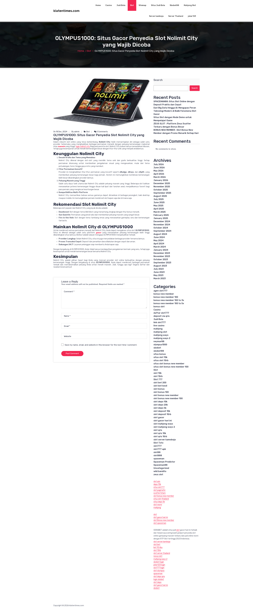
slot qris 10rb (160, 436)
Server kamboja (156, 16)
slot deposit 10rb (162, 414)
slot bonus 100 (161, 392)
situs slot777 (159, 487)
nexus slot (158, 556)
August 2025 (160, 196)
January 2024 (161, 250)
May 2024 (159, 240)
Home (98, 5)
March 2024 (160, 247)
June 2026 (159, 167)
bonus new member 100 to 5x (169, 303)
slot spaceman (160, 523)
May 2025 (158, 205)
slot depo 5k (160, 408)
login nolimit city (83, 146)
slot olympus (159, 571)
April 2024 (159, 243)
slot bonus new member (166, 395)
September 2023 (162, 262)
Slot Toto (158, 443)
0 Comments (102, 132)
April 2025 (159, 208)
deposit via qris (162, 316)
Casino (108, 5)
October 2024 (161, 228)
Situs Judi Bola (158, 5)
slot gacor (159, 417)
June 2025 (159, 202)
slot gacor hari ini (163, 420)
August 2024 (160, 234)
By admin (75, 132)
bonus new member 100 (166, 297)
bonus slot (159, 306)
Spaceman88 (160, 465)
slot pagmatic (160, 490)
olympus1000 (160, 344)
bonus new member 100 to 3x (169, 300)
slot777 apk (160, 449)
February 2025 (161, 215)
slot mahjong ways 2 (164, 427)
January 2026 (161, 180)
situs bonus (160, 354)
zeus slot (158, 474)
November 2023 (162, 256)
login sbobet (159, 579)
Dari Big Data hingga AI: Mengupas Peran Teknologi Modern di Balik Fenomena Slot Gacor (175, 111)
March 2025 (160, 212)
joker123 (192, 16)
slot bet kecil (160, 385)
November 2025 (162, 186)
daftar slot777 (161, 313)
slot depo (157, 582)
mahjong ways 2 (162, 338)
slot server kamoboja (165, 439)
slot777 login (159, 568)
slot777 (158, 446)
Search (158, 80)
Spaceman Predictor (164, 462)
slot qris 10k (160, 433)
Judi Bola (121, 5)
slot (155, 514)
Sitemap (142, 5)
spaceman (159, 458)
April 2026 (159, 174)
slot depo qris (159, 576)
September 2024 (162, 231)
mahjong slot (160, 332)
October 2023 (161, 259)
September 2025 (162, 193)
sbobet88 (159, 351)
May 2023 (158, 275)
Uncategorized (161, 468)
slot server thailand (162, 553)
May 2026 (159, 170)
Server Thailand (175, 16)
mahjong (158, 328)
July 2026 (159, 164)
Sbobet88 (174, 5)
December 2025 (162, 183)
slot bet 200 (160, 382)
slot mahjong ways (163, 424)
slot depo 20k (161, 405)
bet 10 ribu (158, 547)
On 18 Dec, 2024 (60, 132)
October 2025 (161, 189)
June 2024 (159, 237)
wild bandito (160, 471)
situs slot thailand (161, 499)
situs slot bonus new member (169, 363)
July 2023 (159, 269)
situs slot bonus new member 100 (171, 366)
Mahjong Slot (190, 5)
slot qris (158, 430)
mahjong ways (161, 335)
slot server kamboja (162, 542)
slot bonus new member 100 (168, 398)
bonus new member (164, 294)
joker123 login (159, 565)
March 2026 (160, 177)
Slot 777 (158, 379)
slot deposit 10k (162, 411)
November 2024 (162, 224)
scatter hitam (160, 493)
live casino (159, 325)
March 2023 (160, 278)
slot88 (157, 452)
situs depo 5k (159, 502)
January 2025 (161, 218)
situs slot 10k (160, 357)
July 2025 (159, 199)
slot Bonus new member (164, 520)
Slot (132, 5)
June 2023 (159, 272)
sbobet (157, 347)
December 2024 (162, 221)
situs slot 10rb (161, 360)
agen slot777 (160, 290)
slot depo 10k (160, 401)
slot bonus (159, 389)
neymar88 (159, 341)
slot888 (158, 455)
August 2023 (160, 266)
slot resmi (158, 505)
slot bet (157, 544)
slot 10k (158, 373)
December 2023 (162, 253)
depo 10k (157, 484)
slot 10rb (158, 376)
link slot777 (160, 322)
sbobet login (159, 562)
